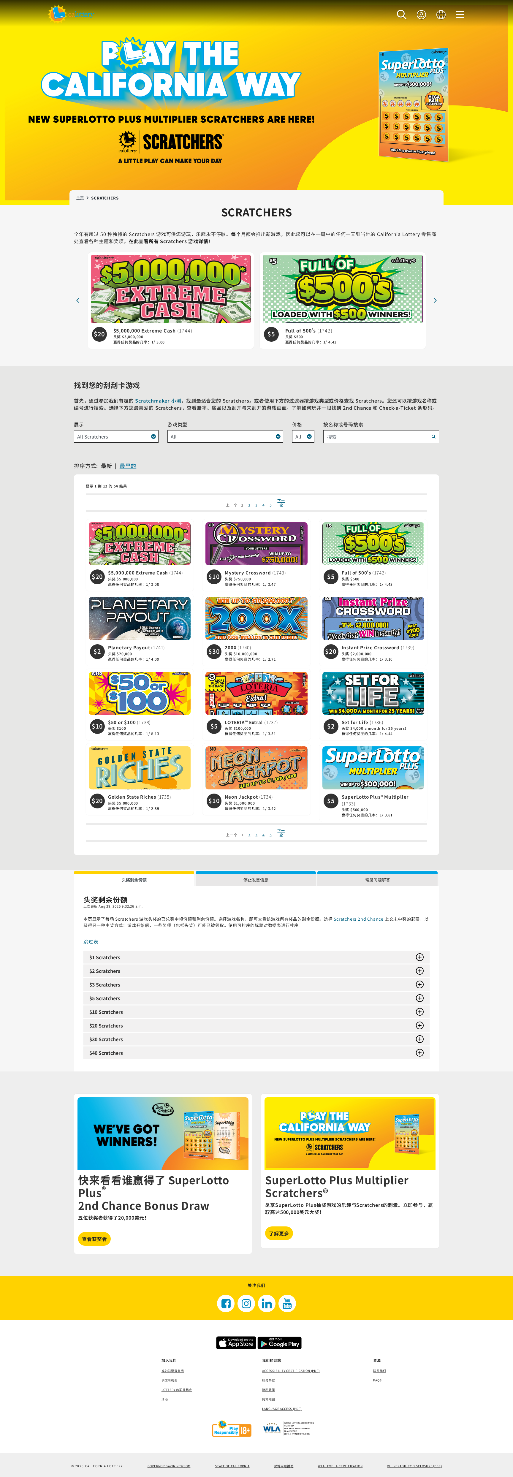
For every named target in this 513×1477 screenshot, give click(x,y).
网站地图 (268, 1399)
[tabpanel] (256, 979)
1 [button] (242, 504)
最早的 (128, 465)
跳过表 (90, 941)
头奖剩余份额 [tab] (134, 880)
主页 (80, 197)
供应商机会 (170, 1380)
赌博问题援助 (284, 1466)
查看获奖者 (94, 1238)
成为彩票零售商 (173, 1370)
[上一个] (78, 300)
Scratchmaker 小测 (158, 400)
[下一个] (435, 300)
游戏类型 (177, 424)
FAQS (377, 1380)
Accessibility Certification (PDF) (290, 1370)
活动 (165, 1399)
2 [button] (249, 504)
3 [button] (256, 504)
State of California (232, 1466)
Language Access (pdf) (282, 1408)
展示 (79, 424)
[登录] (421, 14)
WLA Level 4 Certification (340, 1466)
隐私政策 (268, 1389)
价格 (297, 424)
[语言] (441, 14)
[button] (401, 14)
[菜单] (460, 14)
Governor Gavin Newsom (169, 1466)
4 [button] (263, 504)
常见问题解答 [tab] (377, 880)
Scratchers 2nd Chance (359, 919)
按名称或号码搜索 (343, 424)
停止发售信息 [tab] (255, 880)
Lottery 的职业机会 (177, 1389)
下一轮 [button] (281, 502)
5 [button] (271, 504)
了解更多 (279, 1233)
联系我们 (379, 1370)
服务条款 (268, 1380)
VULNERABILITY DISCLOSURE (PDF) (414, 1466)
